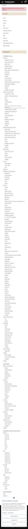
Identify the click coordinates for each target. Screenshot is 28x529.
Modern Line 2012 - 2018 (10, 135)
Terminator (7, 301)
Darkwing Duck (8, 207)
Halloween (7, 237)
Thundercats (7, 305)
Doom (6, 327)
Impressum (4, 512)
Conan (6, 205)
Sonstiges (7, 121)
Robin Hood (7, 279)
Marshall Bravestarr (9, 257)
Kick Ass (6, 253)
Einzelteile (7, 86)
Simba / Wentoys (8, 157)
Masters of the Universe (8, 92)
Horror (6, 241)
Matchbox (7, 179)
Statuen (6, 117)
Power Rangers (8, 273)
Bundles (6, 371)
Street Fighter (8, 341)
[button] (21, 2)
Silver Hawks (7, 285)
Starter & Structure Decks (10, 405)
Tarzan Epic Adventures (10, 299)
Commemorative (8, 102)
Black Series (7, 64)
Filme (6, 486)
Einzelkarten (7, 374)
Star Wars (5, 58)
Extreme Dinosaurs (9, 221)
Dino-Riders (7, 211)
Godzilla (6, 233)
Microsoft (5, 464)
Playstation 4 (7, 458)
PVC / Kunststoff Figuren (10, 356)
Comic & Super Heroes (8, 317)
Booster (6, 368)
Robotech (7, 283)
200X (6, 98)
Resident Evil (7, 339)
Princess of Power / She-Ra (10, 109)
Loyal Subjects (8, 163)
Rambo (6, 277)
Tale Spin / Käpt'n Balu (9, 297)
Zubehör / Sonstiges (9, 409)
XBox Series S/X (8, 472)
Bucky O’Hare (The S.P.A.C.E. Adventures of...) (15, 201)
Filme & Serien (6, 484)
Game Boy (7, 436)
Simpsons (7, 287)
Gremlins (7, 235)
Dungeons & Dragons (9, 215)
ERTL (6, 181)
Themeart (13, 527)
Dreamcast (7, 476)
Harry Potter (7, 239)
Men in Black (7, 259)
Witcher (6, 344)
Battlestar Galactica (9, 195)
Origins (6, 104)
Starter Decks (8, 375)
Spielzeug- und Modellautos (9, 171)
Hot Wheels (7, 177)
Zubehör (6, 88)
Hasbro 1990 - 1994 (9, 151)
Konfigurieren (14, 520)
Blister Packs (7, 389)
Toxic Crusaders (8, 307)
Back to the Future (9, 193)
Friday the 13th (8, 223)
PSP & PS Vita (8, 462)
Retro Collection (8, 68)
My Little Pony (8, 265)
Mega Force (7, 173)
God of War (7, 331)
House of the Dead (9, 333)
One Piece (5, 411)
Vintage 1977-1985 (9, 60)
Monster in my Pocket (9, 263)
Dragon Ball (7, 350)
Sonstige (6, 76)
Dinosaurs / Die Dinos (9, 213)
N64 (5, 440)
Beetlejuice (7, 197)
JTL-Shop (23, 527)
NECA (6, 139)
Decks (6, 393)
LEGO (4, 493)
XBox (6, 466)
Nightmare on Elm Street (10, 267)
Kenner (6, 183)
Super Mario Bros (8, 342)
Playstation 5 (7, 460)
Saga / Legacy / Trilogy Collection (12, 70)
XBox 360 (7, 468)
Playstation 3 (7, 456)
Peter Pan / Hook (8, 269)
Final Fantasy (7, 329)
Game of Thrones (8, 227)
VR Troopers (7, 313)
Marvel (6, 321)
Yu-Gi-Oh (5, 399)
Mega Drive (7, 478)
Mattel (6, 153)
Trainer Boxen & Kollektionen (11, 385)
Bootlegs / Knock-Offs (9, 90)
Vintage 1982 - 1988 (9, 94)
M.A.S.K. (5, 161)
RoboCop (7, 281)
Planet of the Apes (9, 271)
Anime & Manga (6, 348)
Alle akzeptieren (14, 516)
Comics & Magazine (9, 115)
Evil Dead (7, 219)
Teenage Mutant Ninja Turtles (9, 127)
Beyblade (7, 199)
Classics (6, 100)
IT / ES (6, 245)
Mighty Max (7, 261)
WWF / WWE (6, 149)
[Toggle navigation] (2, 2)
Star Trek (7, 291)
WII (5, 448)
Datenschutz (11, 512)
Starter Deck (7, 417)
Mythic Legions (8, 355)
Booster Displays (8, 369)
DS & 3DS (7, 434)
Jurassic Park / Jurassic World (11, 251)
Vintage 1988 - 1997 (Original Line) (12, 133)
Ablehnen (14, 524)
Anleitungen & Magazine (10, 84)
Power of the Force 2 (9, 62)
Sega (4, 474)
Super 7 (6, 141)
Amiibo (6, 325)
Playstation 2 (7, 454)
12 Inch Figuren (8, 78)
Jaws (6, 249)
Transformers (7, 309)
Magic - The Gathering (8, 366)
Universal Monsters (9, 311)
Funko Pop (5, 169)
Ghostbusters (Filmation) (10, 231)
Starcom (6, 293)
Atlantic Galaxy (8, 191)
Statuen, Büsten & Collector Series (12, 82)
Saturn (6, 480)
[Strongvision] (10, 2)
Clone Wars (7, 72)
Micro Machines (8, 80)
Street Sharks (8, 295)
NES (5, 442)
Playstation (7, 452)
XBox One (7, 470)
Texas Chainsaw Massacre (10, 303)
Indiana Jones (8, 243)
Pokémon (5, 379)
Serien (6, 488)
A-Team (6, 187)
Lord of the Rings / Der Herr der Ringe (13, 255)
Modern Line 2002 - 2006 (10, 131)
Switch (6, 446)
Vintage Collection (9, 66)
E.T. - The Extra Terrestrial (10, 217)
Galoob (6, 155)
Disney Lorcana (6, 419)
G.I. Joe (6, 225)
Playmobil (5, 495)
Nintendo (5, 432)
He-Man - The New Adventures (11, 96)
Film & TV (5, 185)
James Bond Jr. (8, 247)
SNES (6, 444)
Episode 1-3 (7, 74)
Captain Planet (8, 203)
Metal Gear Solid (8, 335)
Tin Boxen (7, 391)
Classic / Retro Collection (10, 137)
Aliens (6, 189)
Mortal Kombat (8, 336)
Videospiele (5, 323)
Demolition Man (8, 209)
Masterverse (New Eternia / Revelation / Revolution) (13, 106)
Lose (6, 167)
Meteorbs (7, 113)
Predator (7, 275)
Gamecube (7, 438)
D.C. (5, 319)
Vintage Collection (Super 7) (11, 111)
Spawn (6, 289)
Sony (4, 450)
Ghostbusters (7, 229)
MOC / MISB (7, 129)
